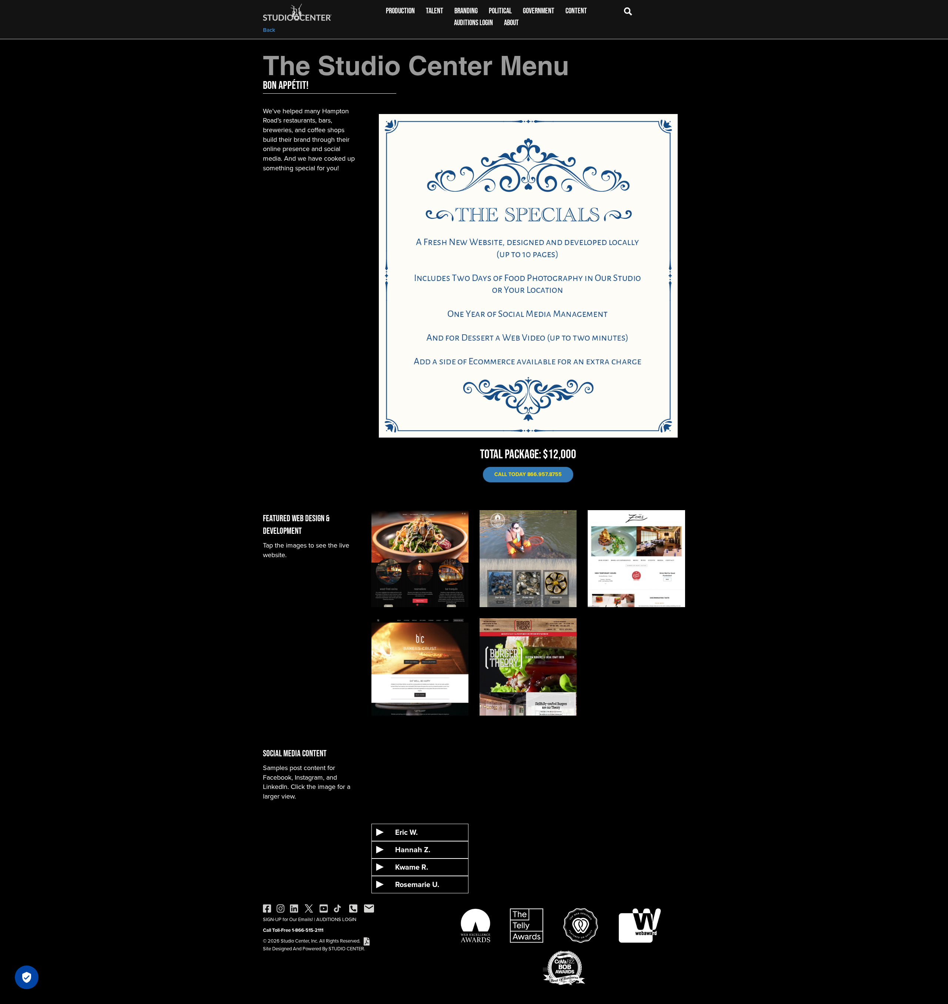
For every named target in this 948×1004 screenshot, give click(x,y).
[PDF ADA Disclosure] (367, 940)
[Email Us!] (369, 907)
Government (538, 10)
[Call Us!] (353, 907)
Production (400, 10)
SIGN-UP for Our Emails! (288, 919)
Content (576, 10)
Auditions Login (473, 22)
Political (500, 10)
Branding (466, 10)
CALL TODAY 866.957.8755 (528, 474)
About (511, 22)
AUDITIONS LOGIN (336, 919)
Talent (434, 10)
